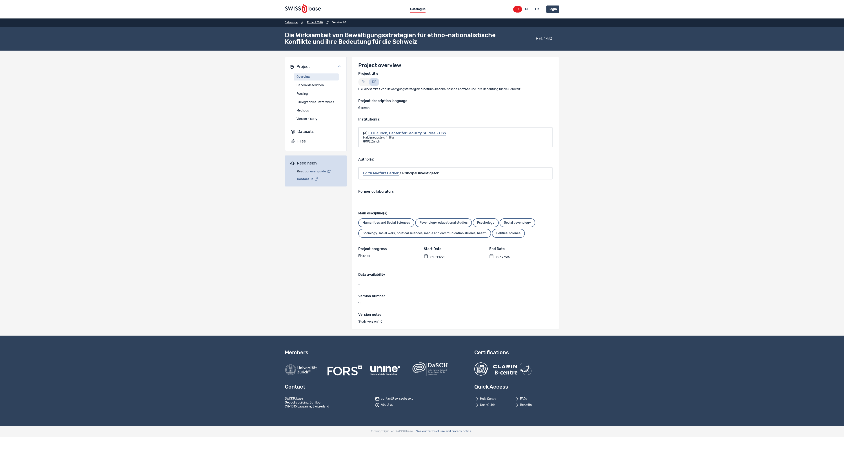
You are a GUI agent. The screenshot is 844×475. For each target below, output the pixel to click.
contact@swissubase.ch (398, 398)
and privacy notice (458, 431)
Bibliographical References (315, 102)
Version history (306, 119)
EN (517, 9)
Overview (303, 77)
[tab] (363, 82)
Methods (302, 110)
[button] (315, 67)
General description (310, 85)
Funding (302, 93)
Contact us (305, 179)
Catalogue (418, 9)
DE (527, 9)
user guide (318, 171)
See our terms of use (430, 431)
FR (537, 9)
